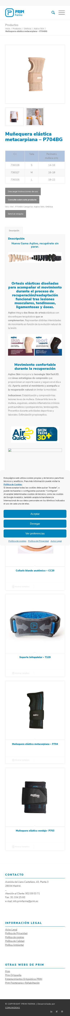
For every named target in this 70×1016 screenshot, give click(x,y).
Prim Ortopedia (13, 975)
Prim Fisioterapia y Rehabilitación (22, 983)
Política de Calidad (14, 941)
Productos (11, 25)
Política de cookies (17, 541)
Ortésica (49, 206)
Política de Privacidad (38, 541)
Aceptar (35, 513)
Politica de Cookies (13, 484)
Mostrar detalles (21, 586)
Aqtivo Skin (39, 206)
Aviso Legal (56, 541)
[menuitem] (51, 13)
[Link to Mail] (62, 1011)
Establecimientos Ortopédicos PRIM (23, 979)
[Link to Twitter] (56, 1011)
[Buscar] (51, 13)
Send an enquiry (15, 213)
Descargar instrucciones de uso (23, 191)
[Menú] (60, 13)
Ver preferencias (35, 533)
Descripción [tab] (14, 230)
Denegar (35, 523)
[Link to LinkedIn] (51, 1011)
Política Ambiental (14, 945)
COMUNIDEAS (12, 1007)
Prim (7, 971)
